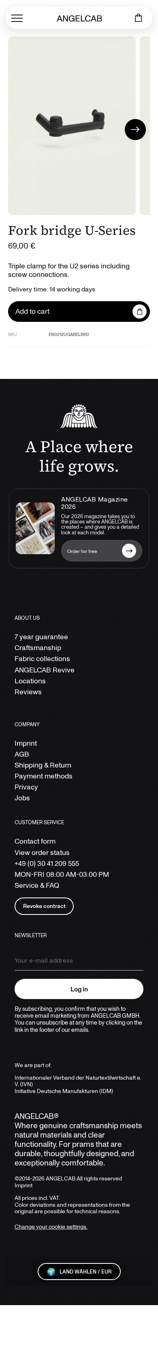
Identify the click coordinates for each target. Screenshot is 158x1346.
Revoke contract (44, 906)
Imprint (26, 743)
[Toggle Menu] (17, 17)
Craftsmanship (38, 647)
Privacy (26, 787)
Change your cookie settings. (51, 1226)
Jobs (22, 797)
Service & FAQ (37, 885)
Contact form (35, 841)
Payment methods (44, 776)
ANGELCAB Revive (45, 670)
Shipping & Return (43, 765)
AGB (22, 754)
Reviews (28, 691)
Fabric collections (42, 658)
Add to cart (32, 311)
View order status (42, 852)
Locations (30, 680)
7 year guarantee (41, 636)
